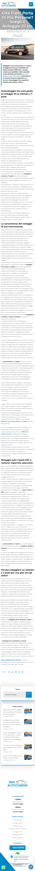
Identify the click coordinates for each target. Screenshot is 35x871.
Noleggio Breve (17, 820)
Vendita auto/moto (17, 837)
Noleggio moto (17, 832)
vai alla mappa (18, 804)
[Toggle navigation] (31, 4)
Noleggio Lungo (17, 826)
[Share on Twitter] (19, 672)
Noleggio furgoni (17, 834)
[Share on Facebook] (9, 672)
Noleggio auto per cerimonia (17, 829)
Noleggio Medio (17, 823)
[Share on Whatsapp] (12, 672)
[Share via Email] (22, 672)
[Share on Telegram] (16, 672)
